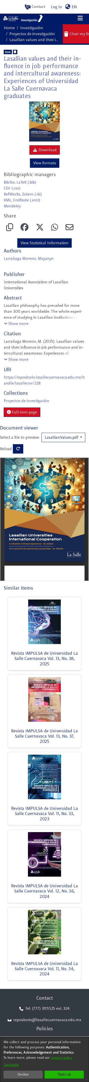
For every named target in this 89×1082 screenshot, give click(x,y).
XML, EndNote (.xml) (22, 200)
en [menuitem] (74, 6)
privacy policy (61, 1057)
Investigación (31, 27)
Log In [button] (57, 6)
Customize (11, 1064)
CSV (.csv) (12, 188)
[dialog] (44, 1059)
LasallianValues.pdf (62, 437)
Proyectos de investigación (32, 33)
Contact (38, 6)
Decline (23, 1074)
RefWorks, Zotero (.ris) (23, 194)
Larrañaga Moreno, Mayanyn (29, 258)
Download (47, 149)
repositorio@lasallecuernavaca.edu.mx (46, 1019)
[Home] (23, 18)
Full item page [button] (24, 412)
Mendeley (12, 206)
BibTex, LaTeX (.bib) (20, 182)
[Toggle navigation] (80, 18)
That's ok (64, 1074)
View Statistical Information (44, 242)
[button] (16, 323)
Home (9, 27)
